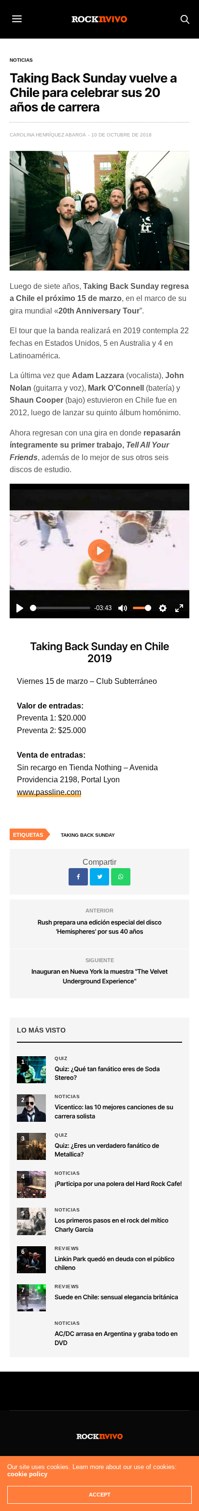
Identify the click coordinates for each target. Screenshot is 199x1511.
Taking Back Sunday (88, 835)
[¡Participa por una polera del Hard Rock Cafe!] (31, 1184)
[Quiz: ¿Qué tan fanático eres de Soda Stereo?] (31, 1069)
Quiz (61, 1058)
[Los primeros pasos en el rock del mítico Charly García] (31, 1221)
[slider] (60, 608)
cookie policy (27, 1474)
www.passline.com (49, 792)
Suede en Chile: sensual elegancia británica (116, 1297)
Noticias (21, 60)
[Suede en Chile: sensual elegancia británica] (31, 1297)
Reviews (67, 1248)
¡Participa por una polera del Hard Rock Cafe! (118, 1184)
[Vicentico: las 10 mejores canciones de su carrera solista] (31, 1107)
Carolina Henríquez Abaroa (48, 134)
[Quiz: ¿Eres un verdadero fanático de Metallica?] (31, 1146)
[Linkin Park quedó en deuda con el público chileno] (31, 1259)
